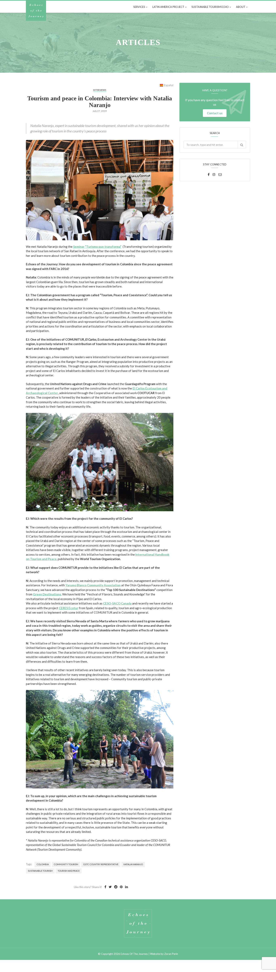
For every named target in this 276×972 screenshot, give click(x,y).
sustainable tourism (40, 870)
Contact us (214, 113)
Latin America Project (168, 6)
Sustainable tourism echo (210, 6)
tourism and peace (69, 870)
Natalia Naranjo (133, 864)
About (240, 6)
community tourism (66, 864)
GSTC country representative (100, 864)
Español (168, 85)
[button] (242, 144)
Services (139, 6)
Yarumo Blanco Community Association (93, 585)
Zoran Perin (171, 953)
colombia (43, 864)
